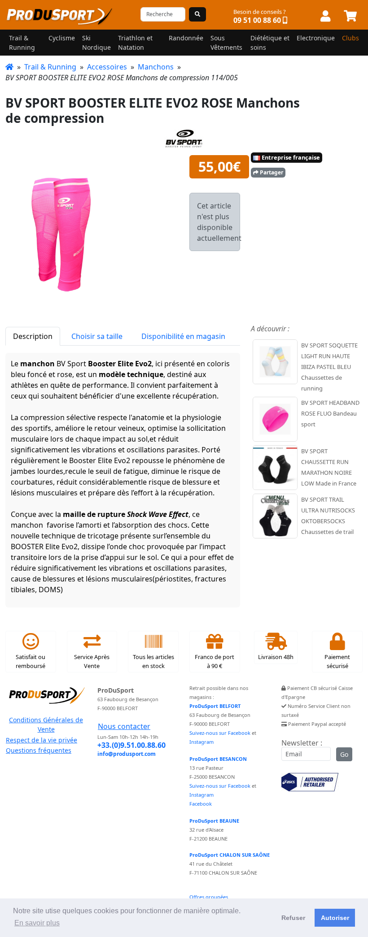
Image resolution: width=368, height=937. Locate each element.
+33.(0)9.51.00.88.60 (131, 745)
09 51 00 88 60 (257, 20)
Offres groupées (208, 897)
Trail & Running (50, 67)
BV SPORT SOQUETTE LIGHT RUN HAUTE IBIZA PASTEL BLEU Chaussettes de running (329, 366)
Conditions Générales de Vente (46, 724)
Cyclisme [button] (61, 38)
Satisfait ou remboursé (30, 661)
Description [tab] (33, 336)
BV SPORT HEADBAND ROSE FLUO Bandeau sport (330, 413)
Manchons (156, 67)
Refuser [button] (293, 917)
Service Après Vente (92, 661)
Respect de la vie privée (41, 740)
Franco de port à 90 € (214, 661)
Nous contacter (124, 726)
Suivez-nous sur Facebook (219, 732)
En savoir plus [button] (37, 923)
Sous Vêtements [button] (226, 43)
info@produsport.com (126, 754)
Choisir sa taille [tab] (97, 336)
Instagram (201, 741)
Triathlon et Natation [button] (135, 43)
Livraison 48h (276, 657)
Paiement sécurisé (337, 661)
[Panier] (350, 16)
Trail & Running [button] (22, 43)
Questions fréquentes (38, 750)
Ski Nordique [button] (96, 43)
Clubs (350, 38)
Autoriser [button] (335, 917)
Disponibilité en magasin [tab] (183, 336)
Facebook (200, 803)
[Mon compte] (325, 16)
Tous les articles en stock (153, 661)
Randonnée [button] (186, 38)
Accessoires (107, 67)
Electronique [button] (316, 38)
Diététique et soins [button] (269, 43)
